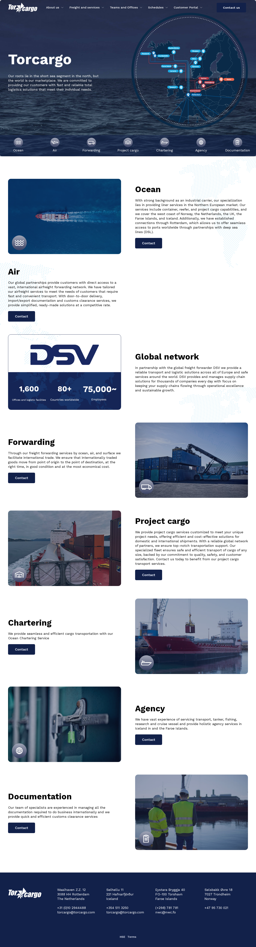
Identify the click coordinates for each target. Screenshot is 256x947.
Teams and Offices (124, 7)
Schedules (156, 7)
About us (52, 7)
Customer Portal (186, 7)
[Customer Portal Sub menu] (201, 7)
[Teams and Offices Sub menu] (141, 7)
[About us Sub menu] (62, 7)
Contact (148, 243)
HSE (122, 937)
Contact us (231, 7)
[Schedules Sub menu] (166, 7)
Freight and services (84, 7)
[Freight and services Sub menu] (102, 7)
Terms (131, 937)
